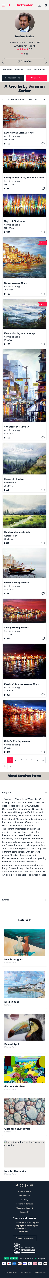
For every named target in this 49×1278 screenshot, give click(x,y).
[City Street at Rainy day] (24, 394)
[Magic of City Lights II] (24, 214)
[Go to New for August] (24, 946)
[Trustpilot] (24, 1258)
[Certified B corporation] (24, 1248)
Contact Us (25, 1212)
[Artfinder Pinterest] (31, 1185)
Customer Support (24, 1208)
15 (5, 766)
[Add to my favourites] (43, 143)
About (28, 69)
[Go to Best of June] (24, 989)
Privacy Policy (40, 1272)
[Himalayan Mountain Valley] (24, 520)
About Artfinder (24, 1191)
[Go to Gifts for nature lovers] (24, 1116)
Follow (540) (26, 61)
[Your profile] (39, 5)
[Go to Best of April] (24, 1031)
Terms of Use (26, 1272)
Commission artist (13, 78)
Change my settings (24, 1238)
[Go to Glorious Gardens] (24, 1073)
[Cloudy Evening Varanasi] (24, 620)
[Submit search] (9, 5)
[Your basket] (45, 5)
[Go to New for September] (24, 1158)
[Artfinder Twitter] (21, 1185)
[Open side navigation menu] (3, 5)
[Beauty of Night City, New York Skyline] (24, 170)
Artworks (7, 69)
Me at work (39, 69)
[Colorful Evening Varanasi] (24, 727)
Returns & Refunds (24, 1204)
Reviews (18, 69)
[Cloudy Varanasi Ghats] (24, 266)
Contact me (36, 78)
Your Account (24, 1195)
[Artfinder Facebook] (17, 1185)
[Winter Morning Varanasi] (24, 572)
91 (34, 46)
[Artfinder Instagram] (26, 1185)
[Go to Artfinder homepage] (24, 5)
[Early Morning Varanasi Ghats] (24, 125)
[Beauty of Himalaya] (24, 467)
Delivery (24, 1200)
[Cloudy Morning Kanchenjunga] (24, 322)
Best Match (34, 99)
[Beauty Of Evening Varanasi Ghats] (24, 670)
